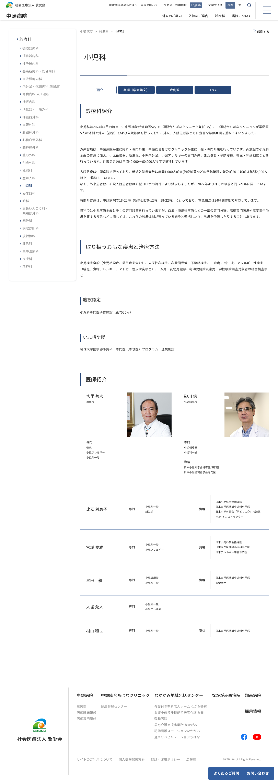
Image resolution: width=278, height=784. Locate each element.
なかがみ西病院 (226, 695)
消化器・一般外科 (35, 109)
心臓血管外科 (32, 140)
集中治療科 (30, 251)
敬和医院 (160, 718)
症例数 (174, 90)
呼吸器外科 (30, 117)
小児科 (27, 185)
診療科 (220, 16)
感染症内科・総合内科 (38, 71)
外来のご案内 (172, 16)
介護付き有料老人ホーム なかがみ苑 (180, 706)
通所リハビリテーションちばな (177, 737)
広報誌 (191, 759)
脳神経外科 (30, 147)
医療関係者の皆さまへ (123, 5)
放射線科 (28, 236)
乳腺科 (27, 170)
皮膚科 (27, 259)
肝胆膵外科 (30, 132)
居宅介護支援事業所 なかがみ (175, 725)
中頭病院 (16, 16)
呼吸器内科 (30, 63)
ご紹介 (98, 90)
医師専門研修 (86, 718)
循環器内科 (30, 48)
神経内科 (28, 102)
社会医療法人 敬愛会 (30, 5)
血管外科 (28, 124)
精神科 (27, 266)
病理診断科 (30, 228)
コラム (213, 90)
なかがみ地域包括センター (178, 695)
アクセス (166, 5)
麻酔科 (27, 220)
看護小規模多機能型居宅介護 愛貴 (179, 712)
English (196, 5)
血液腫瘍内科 (32, 79)
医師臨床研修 (86, 712)
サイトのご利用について (95, 759)
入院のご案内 (198, 16)
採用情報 (181, 5)
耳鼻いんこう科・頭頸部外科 (35, 210)
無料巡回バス (149, 5)
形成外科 (28, 163)
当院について (241, 16)
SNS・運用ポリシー (165, 759)
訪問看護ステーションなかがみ (177, 731)
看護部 (81, 706)
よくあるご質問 (226, 773)
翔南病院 (253, 695)
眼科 (25, 201)
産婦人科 (28, 178)
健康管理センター (114, 706)
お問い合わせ (258, 773)
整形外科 (28, 155)
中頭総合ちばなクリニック (125, 695)
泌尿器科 (28, 193)
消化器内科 (30, 56)
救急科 (27, 243)
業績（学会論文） (136, 90)
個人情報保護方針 (132, 759)
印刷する (263, 32)
